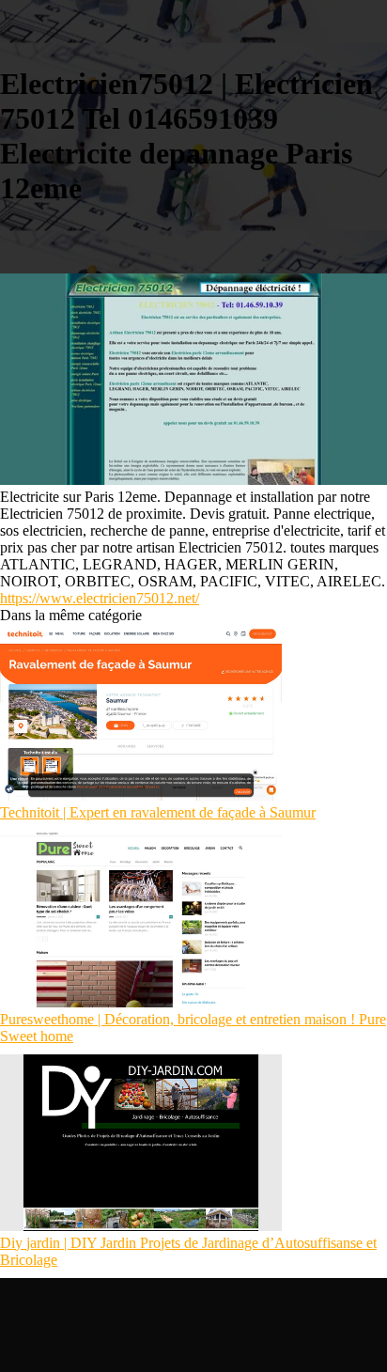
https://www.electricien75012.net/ (99, 598)
